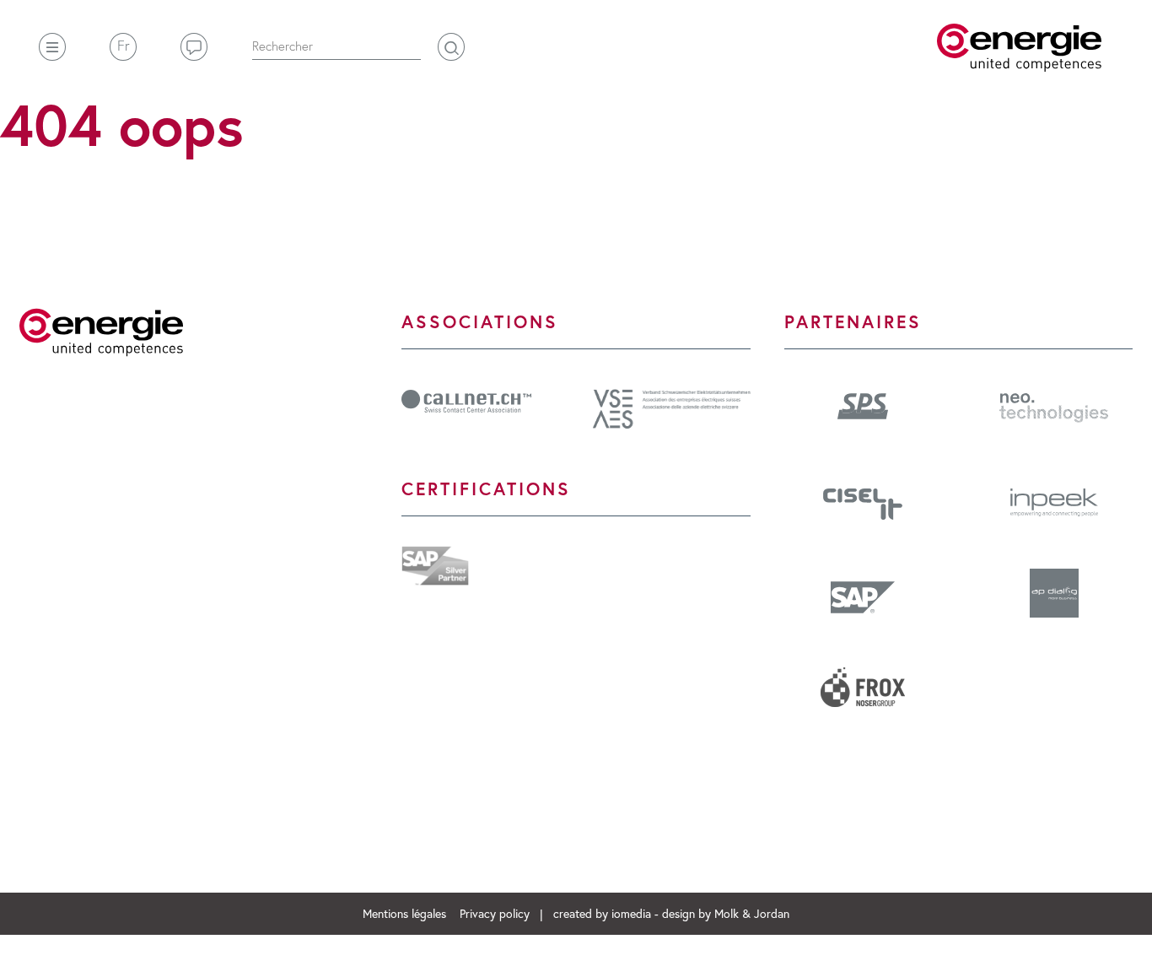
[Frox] (863, 693)
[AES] (672, 406)
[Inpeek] (1054, 500)
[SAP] (863, 597)
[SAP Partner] (435, 563)
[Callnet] (466, 399)
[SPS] (862, 404)
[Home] (1019, 48)
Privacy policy (496, 913)
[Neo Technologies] (1053, 406)
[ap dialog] (1054, 599)
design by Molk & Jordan (725, 913)
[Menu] (52, 47)
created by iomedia (602, 913)
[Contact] (193, 47)
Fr (123, 45)
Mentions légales (406, 913)
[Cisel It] (862, 502)
